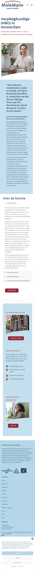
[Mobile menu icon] (31, 5)
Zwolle (3, 518)
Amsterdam (5, 487)
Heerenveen (5, 497)
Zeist (3, 514)
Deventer (4, 494)
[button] (32, 539)
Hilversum (4, 501)
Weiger (17, 558)
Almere (3, 480)
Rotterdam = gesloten (7, 507)
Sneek (3, 511)
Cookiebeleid (14, 566)
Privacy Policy (20, 566)
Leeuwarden (5, 504)
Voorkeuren (17, 562)
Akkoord (17, 553)
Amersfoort (4, 484)
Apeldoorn (4, 490)
